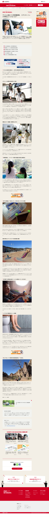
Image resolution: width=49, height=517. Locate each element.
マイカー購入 (26, 5)
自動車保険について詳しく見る (23, 67)
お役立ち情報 (30, 12)
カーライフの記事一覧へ (17, 468)
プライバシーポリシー (27, 506)
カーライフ (35, 5)
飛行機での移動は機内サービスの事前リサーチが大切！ (11, 51)
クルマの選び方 (21, 492)
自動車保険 (30, 5)
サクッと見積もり (42, 494)
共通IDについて (19, 503)
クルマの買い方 (21, 494)
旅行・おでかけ (35, 492)
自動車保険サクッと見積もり (40, 5)
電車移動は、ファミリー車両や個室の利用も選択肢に (11, 47)
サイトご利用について (27, 507)
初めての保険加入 (27, 492)
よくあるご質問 (19, 506)
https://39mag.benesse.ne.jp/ (11, 425)
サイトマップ (26, 505)
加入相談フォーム (42, 492)
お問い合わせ (19, 507)
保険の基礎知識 (27, 497)
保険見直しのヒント (28, 494)
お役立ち (34, 494)
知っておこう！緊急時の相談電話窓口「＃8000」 (11, 54)
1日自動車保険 (27, 495)
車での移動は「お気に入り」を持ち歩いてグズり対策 (11, 49)
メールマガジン (19, 505)
